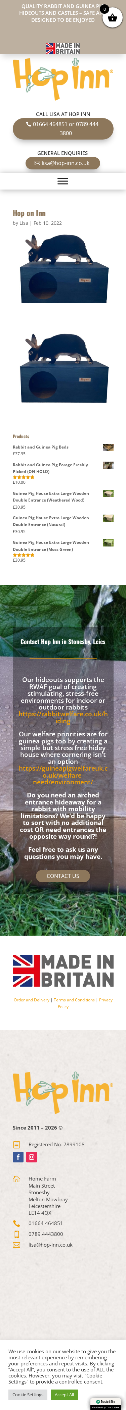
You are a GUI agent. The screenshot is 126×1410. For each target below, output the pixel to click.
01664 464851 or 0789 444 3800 (65, 128)
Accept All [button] (64, 1395)
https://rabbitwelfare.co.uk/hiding (63, 717)
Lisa (23, 223)
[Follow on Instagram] (31, 1157)
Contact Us (63, 876)
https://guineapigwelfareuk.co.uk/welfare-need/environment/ (63, 775)
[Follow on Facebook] (18, 1157)
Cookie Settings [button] (27, 1395)
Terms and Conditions (74, 1000)
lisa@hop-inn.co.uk (65, 163)
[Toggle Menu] (62, 181)
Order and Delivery (31, 1000)
